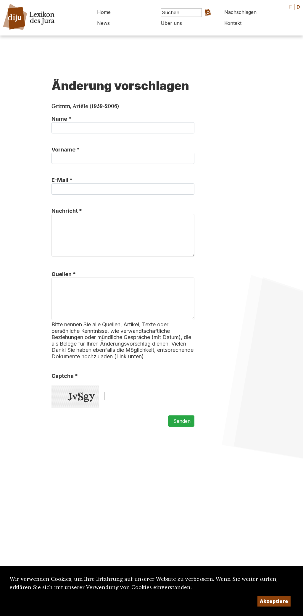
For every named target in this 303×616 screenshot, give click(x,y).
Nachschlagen (240, 12)
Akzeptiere (274, 601)
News (103, 23)
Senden (181, 421)
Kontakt (232, 23)
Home (104, 12)
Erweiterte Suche (198, 20)
